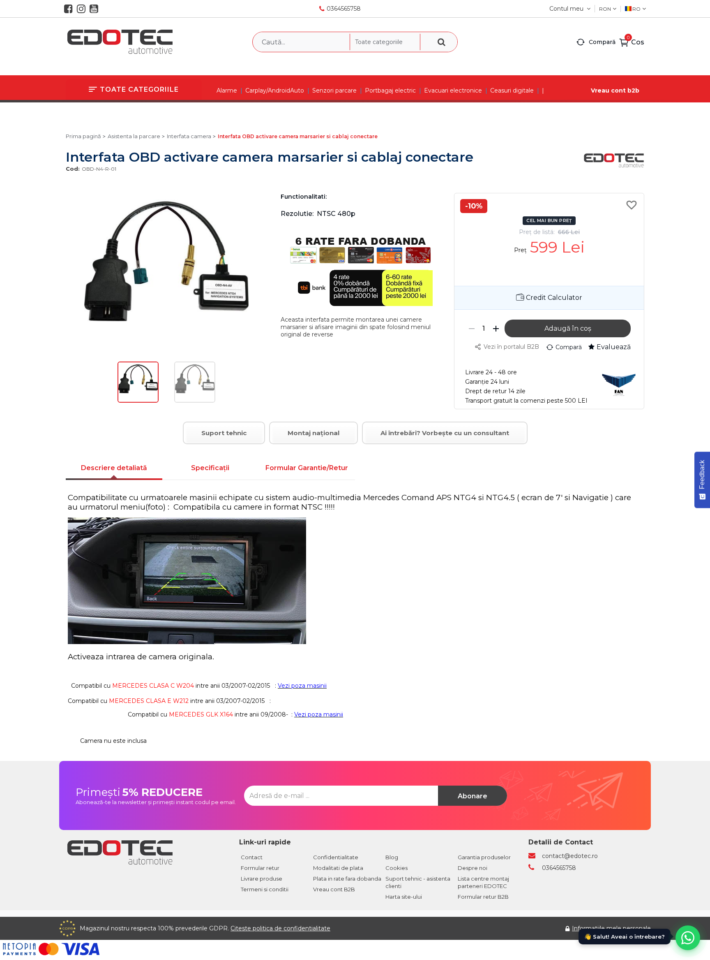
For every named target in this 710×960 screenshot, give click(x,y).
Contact (252, 857)
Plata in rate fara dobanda (347, 878)
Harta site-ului (403, 896)
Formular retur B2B (483, 896)
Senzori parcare (334, 90)
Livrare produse (261, 878)
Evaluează (614, 347)
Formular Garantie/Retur (306, 468)
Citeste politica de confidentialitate (280, 928)
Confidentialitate (335, 857)
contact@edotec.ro (570, 856)
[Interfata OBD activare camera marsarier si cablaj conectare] (138, 400)
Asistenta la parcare (134, 136)
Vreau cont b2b (615, 90)
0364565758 (344, 8)
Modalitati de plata (338, 868)
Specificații (210, 468)
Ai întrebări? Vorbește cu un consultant (444, 433)
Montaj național (313, 433)
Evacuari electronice (453, 90)
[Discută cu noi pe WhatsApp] (687, 937)
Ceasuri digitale (512, 90)
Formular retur (260, 868)
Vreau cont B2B (334, 889)
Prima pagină (83, 136)
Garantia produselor (484, 857)
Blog (391, 857)
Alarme (227, 90)
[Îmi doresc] (633, 205)
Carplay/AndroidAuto (274, 90)
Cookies (396, 868)
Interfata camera (189, 136)
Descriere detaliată (114, 468)
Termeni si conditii (264, 889)
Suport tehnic (224, 433)
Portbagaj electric (390, 90)
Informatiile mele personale (611, 928)
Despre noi (472, 868)
